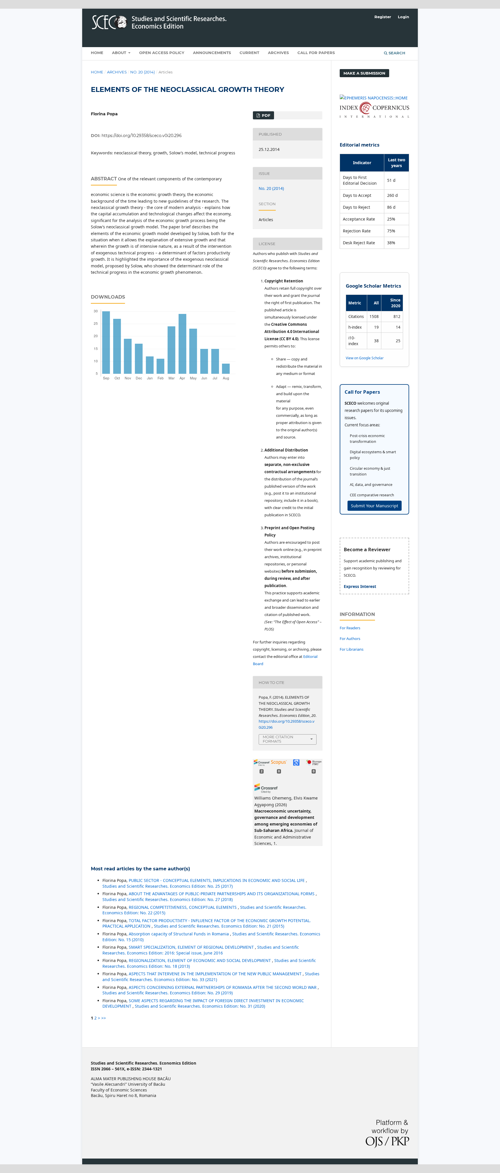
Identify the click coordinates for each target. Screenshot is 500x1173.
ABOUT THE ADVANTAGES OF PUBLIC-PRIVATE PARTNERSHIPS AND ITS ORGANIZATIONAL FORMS (222, 893)
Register (382, 16)
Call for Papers (316, 52)
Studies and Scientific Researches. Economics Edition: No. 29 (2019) (167, 993)
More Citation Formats (278, 738)
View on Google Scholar (365, 358)
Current (249, 52)
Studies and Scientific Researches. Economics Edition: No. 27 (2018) (167, 899)
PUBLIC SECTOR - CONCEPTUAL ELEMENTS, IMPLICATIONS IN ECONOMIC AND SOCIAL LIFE (217, 880)
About (119, 52)
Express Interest (360, 586)
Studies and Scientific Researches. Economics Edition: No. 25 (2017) (167, 886)
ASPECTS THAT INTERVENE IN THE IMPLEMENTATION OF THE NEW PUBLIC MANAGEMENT (216, 973)
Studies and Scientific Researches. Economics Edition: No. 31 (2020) (200, 1006)
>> (103, 1018)
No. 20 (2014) (142, 72)
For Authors (350, 638)
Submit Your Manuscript (374, 505)
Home (97, 52)
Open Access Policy (161, 52)
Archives (278, 52)
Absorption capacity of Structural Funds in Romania (179, 934)
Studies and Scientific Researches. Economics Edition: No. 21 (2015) (219, 926)
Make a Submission (364, 73)
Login (403, 16)
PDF (265, 115)
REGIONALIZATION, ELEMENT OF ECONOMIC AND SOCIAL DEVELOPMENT (200, 960)
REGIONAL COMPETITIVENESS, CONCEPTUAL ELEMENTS (183, 907)
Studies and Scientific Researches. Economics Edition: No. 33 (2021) (210, 976)
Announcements (212, 52)
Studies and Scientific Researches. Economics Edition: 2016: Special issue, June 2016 (200, 950)
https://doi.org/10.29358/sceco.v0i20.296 (142, 135)
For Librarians (351, 649)
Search (396, 53)
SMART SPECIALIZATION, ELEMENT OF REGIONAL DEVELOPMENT (192, 947)
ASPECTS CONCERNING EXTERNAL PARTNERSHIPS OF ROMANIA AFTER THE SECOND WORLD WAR (223, 987)
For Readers (350, 627)
